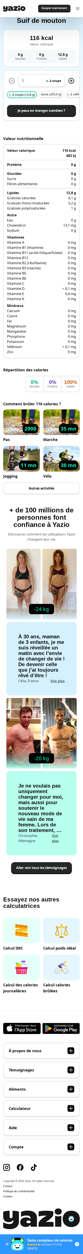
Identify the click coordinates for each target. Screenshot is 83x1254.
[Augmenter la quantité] (11, 81)
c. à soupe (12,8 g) (22, 95)
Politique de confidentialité (18, 1191)
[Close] (7, 1244)
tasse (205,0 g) (51, 94)
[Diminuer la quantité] (71, 81)
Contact (7, 1186)
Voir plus (57, 681)
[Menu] (77, 8)
